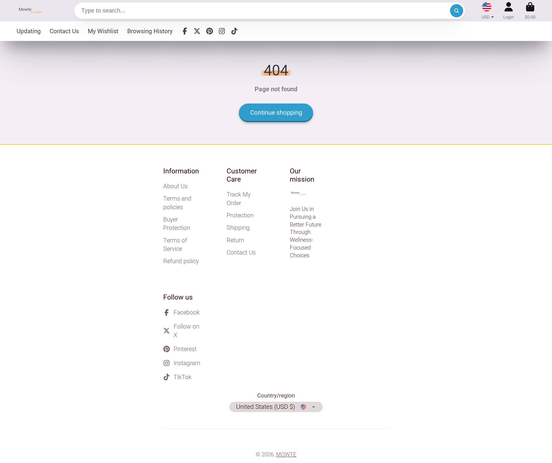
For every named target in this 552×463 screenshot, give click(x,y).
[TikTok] (234, 31)
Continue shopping (276, 112)
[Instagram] (221, 31)
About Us (175, 186)
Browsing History (149, 31)
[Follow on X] (197, 31)
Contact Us (64, 31)
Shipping (238, 227)
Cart (530, 10)
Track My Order (239, 198)
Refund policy (181, 261)
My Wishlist (103, 31)
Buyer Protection (176, 223)
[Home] (32, 10)
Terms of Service (175, 244)
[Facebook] (184, 31)
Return (235, 240)
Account (508, 10)
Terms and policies (177, 202)
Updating (29, 31)
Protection (240, 215)
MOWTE (286, 454)
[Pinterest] (209, 31)
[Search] (456, 10)
